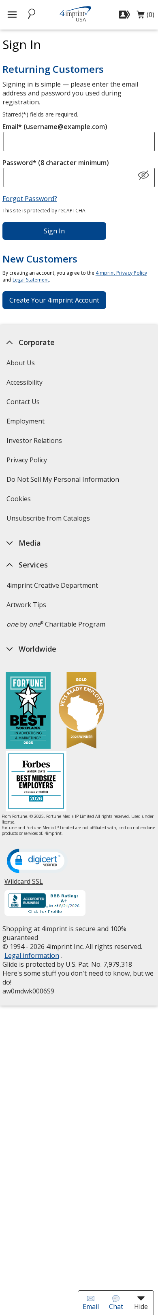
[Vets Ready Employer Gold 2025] (81, 711)
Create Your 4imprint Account (54, 300)
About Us (20, 362)
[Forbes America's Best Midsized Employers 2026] (36, 782)
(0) (145, 16)
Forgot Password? (29, 198)
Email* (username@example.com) (54, 126)
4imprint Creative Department (52, 585)
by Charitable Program (55, 624)
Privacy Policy (27, 462)
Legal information (31, 955)
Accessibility (24, 382)
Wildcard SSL (23, 884)
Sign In (54, 231)
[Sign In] (125, 14)
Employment (25, 421)
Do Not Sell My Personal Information (63, 482)
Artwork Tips (26, 604)
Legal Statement (31, 279)
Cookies (19, 501)
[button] (143, 175)
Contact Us (23, 401)
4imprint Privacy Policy (121, 272)
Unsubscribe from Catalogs (49, 521)
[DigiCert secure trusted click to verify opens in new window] (37, 861)
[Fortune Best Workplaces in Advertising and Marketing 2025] (28, 711)
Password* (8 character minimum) (55, 162)
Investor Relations (35, 443)
